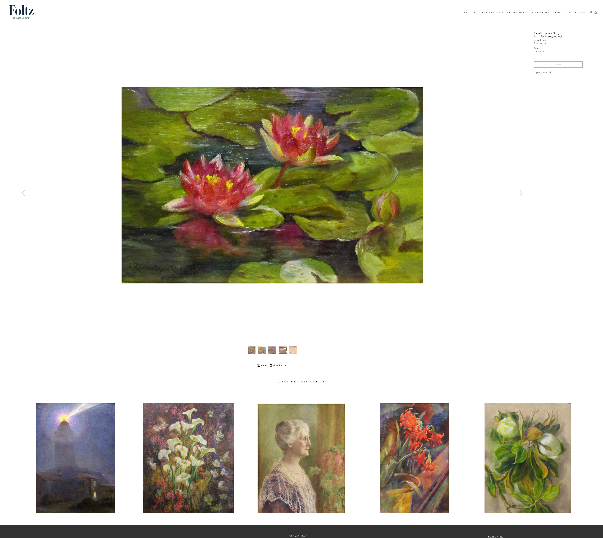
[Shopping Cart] (596, 12)
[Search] (591, 12)
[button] (470, 12)
